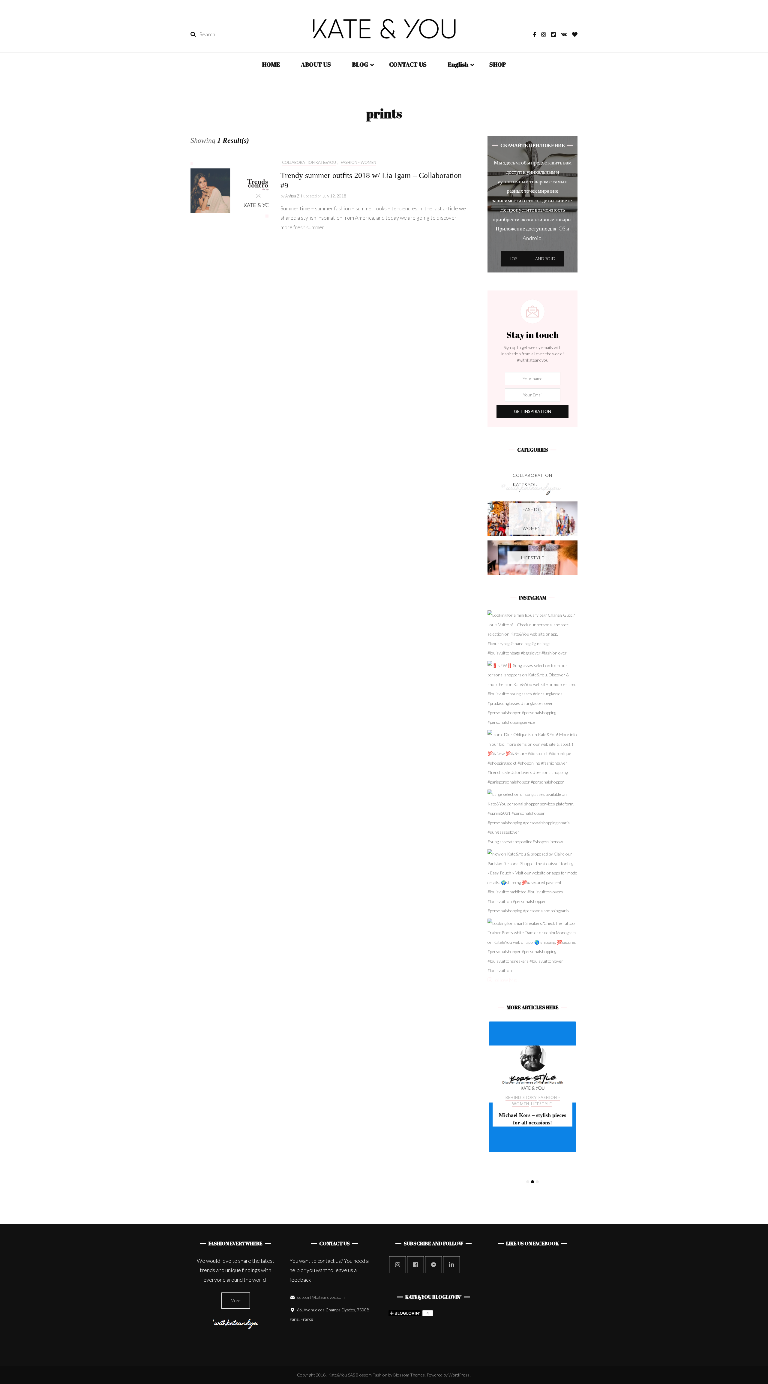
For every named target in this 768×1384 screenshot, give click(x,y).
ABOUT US (316, 64)
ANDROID (545, 258)
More (236, 1300)
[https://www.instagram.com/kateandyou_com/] (397, 1264)
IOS (513, 258)
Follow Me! (505, 979)
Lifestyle (541, 1116)
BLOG (360, 64)
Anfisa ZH (293, 196)
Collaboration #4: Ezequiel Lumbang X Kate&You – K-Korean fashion (532, 1135)
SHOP (497, 64)
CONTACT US (408, 64)
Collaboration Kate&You (309, 162)
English (458, 64)
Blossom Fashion (371, 1374)
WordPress (459, 1374)
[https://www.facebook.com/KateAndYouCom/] (415, 1264)
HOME (271, 64)
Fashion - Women (358, 162)
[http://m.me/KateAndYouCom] (433, 1264)
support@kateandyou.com (321, 1297)
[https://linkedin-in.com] (451, 1264)
